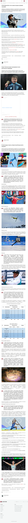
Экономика (2, 509)
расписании (14, 42)
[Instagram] (2, 59)
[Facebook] (7, 59)
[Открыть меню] (26, 1)
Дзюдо (20, 135)
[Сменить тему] (25, 1)
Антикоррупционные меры (18, 509)
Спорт (12, 135)
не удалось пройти (11, 49)
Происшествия (2, 505)
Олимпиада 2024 (4, 57)
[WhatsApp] (4, 59)
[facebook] (20, 501)
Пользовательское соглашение (18, 505)
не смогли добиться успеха (12, 47)
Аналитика (2, 508)
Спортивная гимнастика (5, 490)
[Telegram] (6, 59)
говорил (19, 129)
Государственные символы (18, 508)
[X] (9, 59)
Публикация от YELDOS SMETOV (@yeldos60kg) (11, 116)
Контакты (2, 516)
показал (7, 129)
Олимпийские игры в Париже (6, 135)
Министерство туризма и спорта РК (19, 487)
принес (17, 51)
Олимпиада (16, 135)
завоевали (15, 39)
